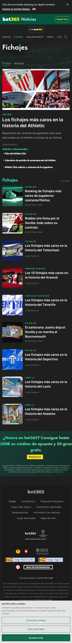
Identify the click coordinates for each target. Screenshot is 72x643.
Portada (6, 63)
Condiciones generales (48, 506)
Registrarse (62, 19)
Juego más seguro (21, 506)
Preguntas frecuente (52, 501)
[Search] (66, 36)
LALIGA (7, 114)
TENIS (50, 37)
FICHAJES (31, 187)
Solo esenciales (36, 629)
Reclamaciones (20, 512)
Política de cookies (44, 600)
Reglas (12, 501)
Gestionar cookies (36, 620)
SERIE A (29, 378)
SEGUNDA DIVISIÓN (37, 296)
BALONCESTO (35, 37)
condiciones (58, 472)
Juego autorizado (25, 518)
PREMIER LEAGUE (35, 269)
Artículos (19, 63)
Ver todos (65, 181)
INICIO (6, 37)
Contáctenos (28, 501)
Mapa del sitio (48, 518)
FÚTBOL (19, 37)
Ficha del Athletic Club (15, 153)
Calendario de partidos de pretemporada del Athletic (30, 160)
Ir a (31, 29)
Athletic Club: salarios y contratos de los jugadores (29, 167)
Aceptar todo (36, 637)
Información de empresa (47, 512)
